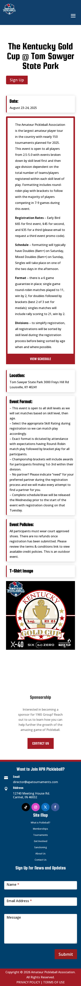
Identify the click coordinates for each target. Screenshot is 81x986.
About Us (40, 853)
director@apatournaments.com (35, 782)
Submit (66, 954)
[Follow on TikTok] (26, 807)
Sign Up (17, 79)
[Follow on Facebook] (55, 807)
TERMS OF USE (54, 982)
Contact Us (40, 743)
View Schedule (40, 359)
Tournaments (40, 835)
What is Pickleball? (40, 822)
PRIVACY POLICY (28, 982)
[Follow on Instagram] (35, 807)
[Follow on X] (45, 807)
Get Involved (40, 841)
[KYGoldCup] (40, 649)
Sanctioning (40, 847)
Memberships (40, 828)
